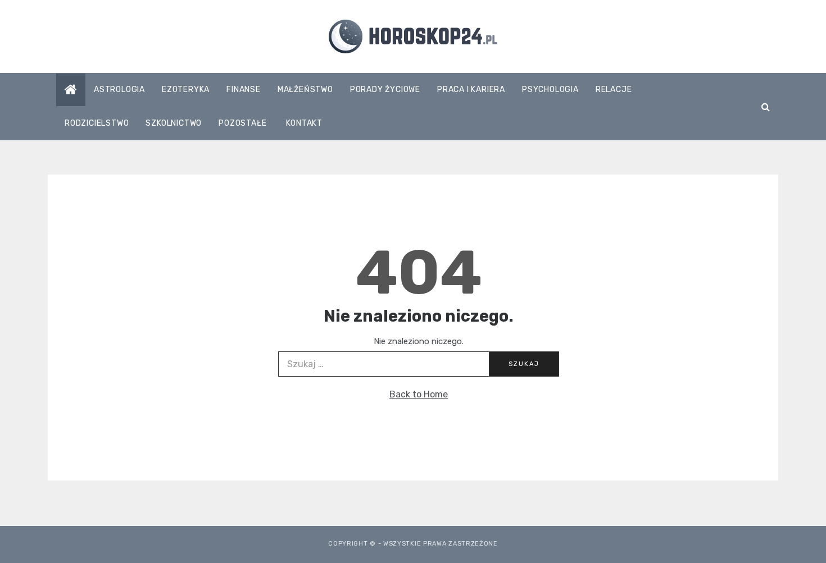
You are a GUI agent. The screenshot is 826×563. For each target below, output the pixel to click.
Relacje (614, 89)
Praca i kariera (471, 89)
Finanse (243, 89)
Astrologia (119, 89)
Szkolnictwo (174, 123)
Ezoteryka (186, 89)
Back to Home (418, 394)
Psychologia (550, 89)
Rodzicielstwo (97, 123)
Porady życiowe (385, 89)
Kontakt (304, 123)
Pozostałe (242, 123)
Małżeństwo (305, 89)
